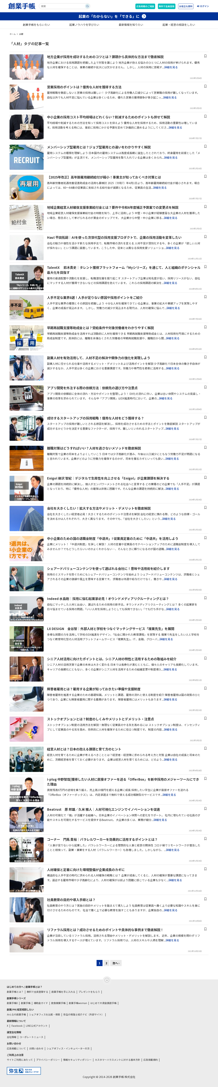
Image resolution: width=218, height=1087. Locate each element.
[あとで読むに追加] (205, 56)
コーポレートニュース (31, 1037)
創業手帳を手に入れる (63, 991)
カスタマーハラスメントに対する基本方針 (117, 1059)
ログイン (204, 6)
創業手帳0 (12, 1003)
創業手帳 (25, 1003)
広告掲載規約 (150, 1059)
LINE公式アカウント (37, 1025)
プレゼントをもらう (89, 991)
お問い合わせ (36, 1048)
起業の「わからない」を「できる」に (109, 16)
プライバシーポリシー (48, 1059)
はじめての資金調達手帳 (103, 1003)
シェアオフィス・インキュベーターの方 (68, 1048)
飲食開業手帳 (58, 1003)
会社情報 (11, 1037)
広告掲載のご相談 (145, 6)
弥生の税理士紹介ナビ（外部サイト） (83, 1014)
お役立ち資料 (185, 6)
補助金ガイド (41, 1003)
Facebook (16, 1025)
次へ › (115, 963)
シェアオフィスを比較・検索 (44, 1014)
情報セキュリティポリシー (77, 1059)
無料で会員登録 (166, 6)
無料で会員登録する (37, 991)
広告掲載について (16, 1048)
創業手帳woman (78, 1003)
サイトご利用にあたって (20, 1059)
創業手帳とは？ (15, 991)
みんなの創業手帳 (16, 1014)
